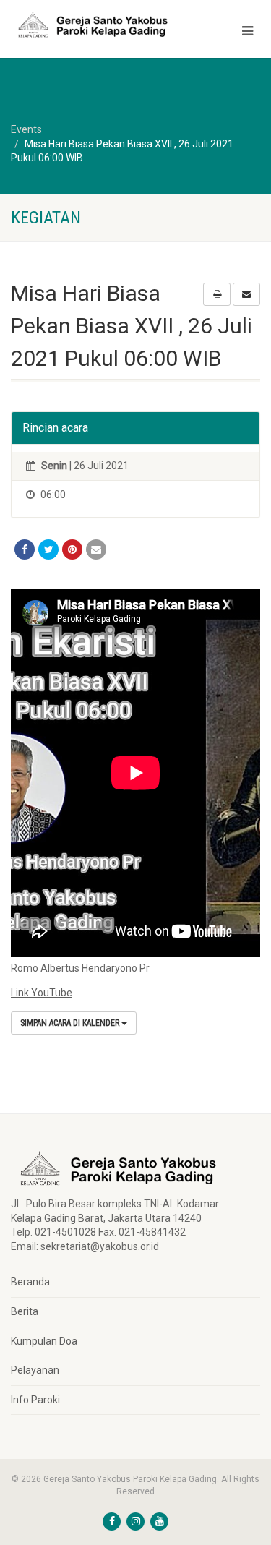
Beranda (30, 1282)
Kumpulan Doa (44, 1341)
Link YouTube (41, 992)
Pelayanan (35, 1370)
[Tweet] (48, 549)
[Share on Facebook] (24, 549)
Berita (24, 1311)
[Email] (96, 549)
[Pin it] (72, 549)
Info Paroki (35, 1399)
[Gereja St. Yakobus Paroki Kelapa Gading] (90, 24)
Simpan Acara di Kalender (70, 1023)
